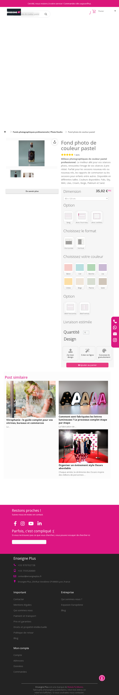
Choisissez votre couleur (83, 257)
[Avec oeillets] (97, 216)
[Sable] (102, 282)
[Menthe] (91, 267)
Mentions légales (22, 604)
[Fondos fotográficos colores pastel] (16, 175)
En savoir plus (32, 191)
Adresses (18, 660)
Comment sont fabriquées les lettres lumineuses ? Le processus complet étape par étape (83, 419)
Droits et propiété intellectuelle (30, 627)
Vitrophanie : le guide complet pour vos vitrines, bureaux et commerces (29, 421)
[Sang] (68, 216)
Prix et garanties (22, 621)
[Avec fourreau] (82, 216)
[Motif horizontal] (70, 307)
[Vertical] (80, 242)
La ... (8, 426)
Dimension (72, 192)
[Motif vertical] (84, 307)
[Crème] (68, 282)
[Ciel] (79, 267)
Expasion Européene (72, 604)
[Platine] (91, 282)
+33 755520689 (26, 570)
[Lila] (102, 267)
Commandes (20, 671)
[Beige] (79, 282)
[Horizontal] (69, 242)
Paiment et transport (24, 615)
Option (69, 206)
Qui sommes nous (23, 610)
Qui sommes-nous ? (71, 599)
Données (18, 666)
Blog (15, 638)
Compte (17, 655)
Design (70, 340)
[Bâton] (68, 267)
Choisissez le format (80, 231)
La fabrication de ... (67, 426)
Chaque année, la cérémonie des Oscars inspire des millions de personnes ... (81, 473)
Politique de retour (23, 632)
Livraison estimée (77, 322)
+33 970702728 (26, 565)
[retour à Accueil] (7, 132)
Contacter (18, 599)
